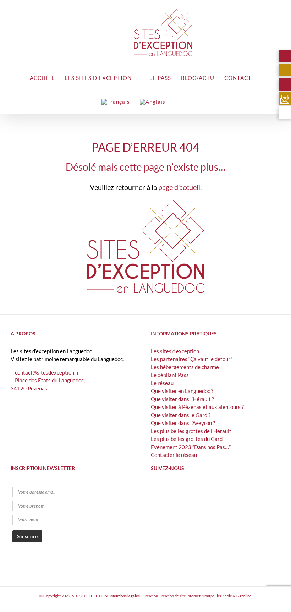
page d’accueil (179, 187)
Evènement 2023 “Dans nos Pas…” (191, 447)
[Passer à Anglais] (152, 101)
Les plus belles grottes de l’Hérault (191, 431)
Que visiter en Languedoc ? (182, 391)
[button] (177, 101)
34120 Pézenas (29, 388)
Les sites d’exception (175, 351)
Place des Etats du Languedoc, (50, 380)
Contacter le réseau (174, 455)
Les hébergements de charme (185, 367)
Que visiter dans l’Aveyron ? (183, 423)
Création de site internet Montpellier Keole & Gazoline (205, 596)
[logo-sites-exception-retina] (145, 202)
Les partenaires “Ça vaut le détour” (191, 359)
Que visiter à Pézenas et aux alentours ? (197, 407)
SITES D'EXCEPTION (90, 596)
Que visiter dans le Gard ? (180, 415)
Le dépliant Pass (170, 375)
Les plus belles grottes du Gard (187, 439)
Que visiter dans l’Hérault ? (182, 399)
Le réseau (162, 383)
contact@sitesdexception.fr (47, 372)
